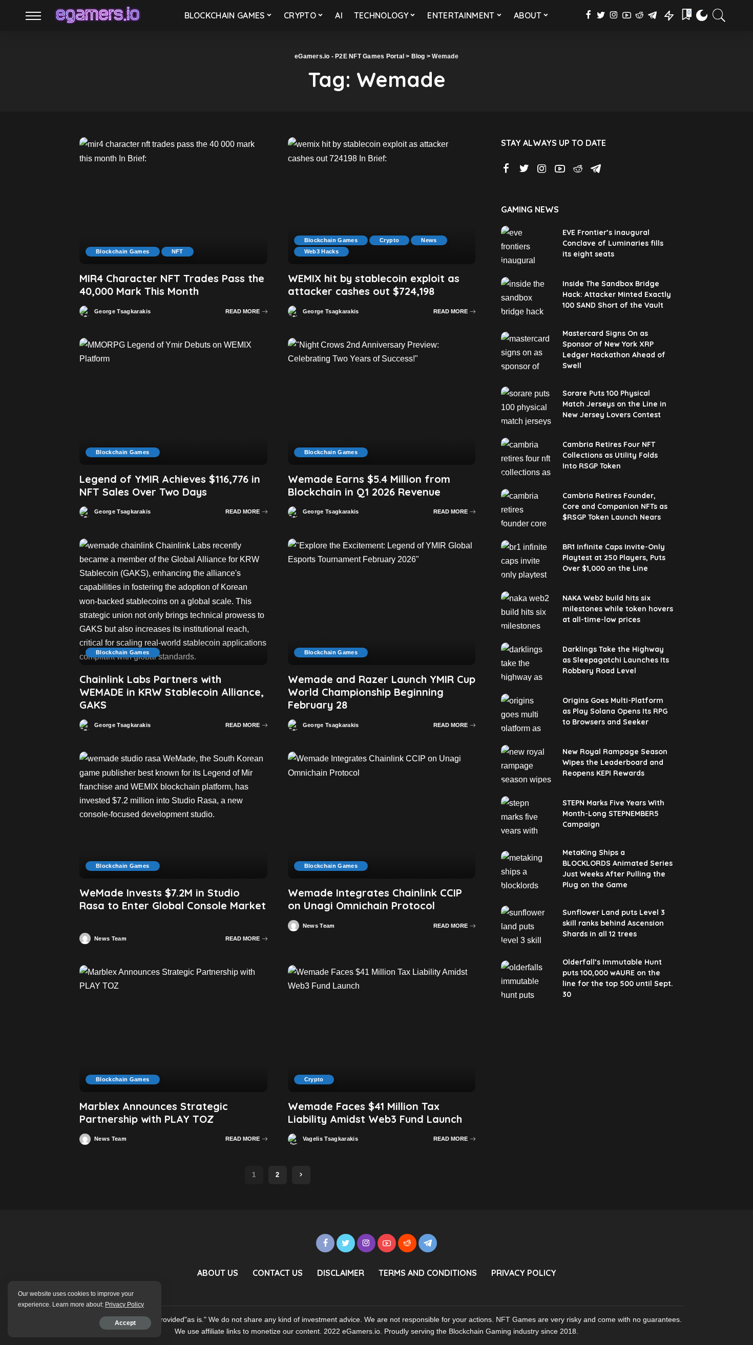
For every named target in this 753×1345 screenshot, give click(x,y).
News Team (110, 939)
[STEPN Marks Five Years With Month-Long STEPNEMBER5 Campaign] (526, 815)
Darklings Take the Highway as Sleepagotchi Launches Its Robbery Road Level (615, 660)
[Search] (719, 15)
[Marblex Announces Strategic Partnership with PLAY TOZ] (173, 1028)
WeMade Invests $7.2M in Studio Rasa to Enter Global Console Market (172, 899)
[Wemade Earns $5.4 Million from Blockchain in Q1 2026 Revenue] (382, 401)
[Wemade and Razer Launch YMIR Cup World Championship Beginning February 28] (382, 602)
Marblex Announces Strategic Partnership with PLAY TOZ (153, 1112)
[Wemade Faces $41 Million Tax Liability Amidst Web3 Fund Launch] (382, 1028)
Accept (125, 1323)
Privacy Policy (124, 1304)
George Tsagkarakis (122, 311)
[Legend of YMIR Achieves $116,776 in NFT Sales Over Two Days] (173, 401)
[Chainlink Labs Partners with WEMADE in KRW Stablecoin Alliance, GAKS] (173, 602)
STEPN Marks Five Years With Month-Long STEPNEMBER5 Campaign (613, 813)
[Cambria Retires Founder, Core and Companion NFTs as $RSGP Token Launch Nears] (526, 508)
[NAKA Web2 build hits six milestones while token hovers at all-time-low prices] (526, 610)
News (428, 240)
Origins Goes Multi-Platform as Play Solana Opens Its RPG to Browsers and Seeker (614, 711)
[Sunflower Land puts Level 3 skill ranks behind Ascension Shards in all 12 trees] (526, 925)
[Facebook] (588, 15)
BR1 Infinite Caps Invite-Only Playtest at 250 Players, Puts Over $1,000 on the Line (613, 557)
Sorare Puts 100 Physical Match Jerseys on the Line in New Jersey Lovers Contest (614, 404)
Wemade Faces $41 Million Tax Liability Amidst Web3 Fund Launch (375, 1112)
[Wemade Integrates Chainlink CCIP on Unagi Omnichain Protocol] (382, 815)
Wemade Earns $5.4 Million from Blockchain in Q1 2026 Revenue (369, 485)
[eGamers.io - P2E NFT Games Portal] (97, 15)
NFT (177, 251)
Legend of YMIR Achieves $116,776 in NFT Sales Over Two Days (169, 485)
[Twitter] (601, 15)
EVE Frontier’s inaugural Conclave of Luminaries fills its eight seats (612, 243)
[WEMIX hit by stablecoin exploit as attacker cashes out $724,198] (382, 200)
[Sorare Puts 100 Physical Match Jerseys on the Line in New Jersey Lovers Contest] (526, 406)
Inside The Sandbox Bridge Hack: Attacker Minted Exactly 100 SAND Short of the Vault (616, 294)
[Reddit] (639, 15)
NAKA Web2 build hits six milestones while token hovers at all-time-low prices (617, 608)
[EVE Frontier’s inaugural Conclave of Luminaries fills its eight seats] (526, 245)
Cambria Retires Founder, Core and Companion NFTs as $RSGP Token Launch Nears (614, 506)
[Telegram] (652, 15)
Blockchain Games (123, 251)
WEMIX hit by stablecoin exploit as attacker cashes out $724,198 (373, 284)
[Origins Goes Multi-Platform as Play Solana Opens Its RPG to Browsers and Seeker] (526, 713)
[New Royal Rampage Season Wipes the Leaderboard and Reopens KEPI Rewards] (526, 764)
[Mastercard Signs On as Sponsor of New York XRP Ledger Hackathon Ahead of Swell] (526, 351)
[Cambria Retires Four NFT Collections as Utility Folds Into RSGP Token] (526, 457)
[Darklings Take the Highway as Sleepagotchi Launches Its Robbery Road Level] (526, 662)
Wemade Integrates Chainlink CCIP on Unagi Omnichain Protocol (375, 899)
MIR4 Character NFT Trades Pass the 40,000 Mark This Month (171, 284)
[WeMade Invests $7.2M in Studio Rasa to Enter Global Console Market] (173, 815)
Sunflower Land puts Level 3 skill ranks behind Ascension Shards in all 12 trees (613, 923)
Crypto (389, 240)
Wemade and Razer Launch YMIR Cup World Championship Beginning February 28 (381, 692)
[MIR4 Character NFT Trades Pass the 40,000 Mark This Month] (173, 200)
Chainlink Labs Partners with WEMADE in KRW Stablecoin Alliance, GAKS (171, 692)
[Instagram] (614, 15)
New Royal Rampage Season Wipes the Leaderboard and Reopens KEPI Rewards (614, 762)
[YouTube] (626, 15)
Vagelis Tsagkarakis (331, 1139)
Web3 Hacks (321, 251)
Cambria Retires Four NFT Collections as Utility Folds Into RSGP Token (610, 455)
